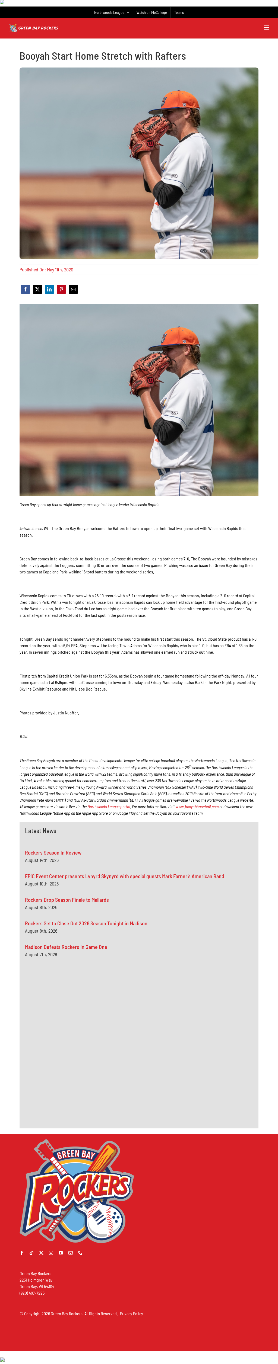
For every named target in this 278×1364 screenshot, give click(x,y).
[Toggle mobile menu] (267, 27)
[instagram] (51, 1253)
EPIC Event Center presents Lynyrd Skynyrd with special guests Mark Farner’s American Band (124, 876)
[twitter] (41, 1253)
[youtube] (61, 1253)
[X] (37, 289)
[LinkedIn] (49, 289)
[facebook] (22, 1253)
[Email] (73, 289)
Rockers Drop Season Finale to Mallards (67, 899)
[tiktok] (31, 1253)
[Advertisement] (65, 1016)
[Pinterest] (61, 289)
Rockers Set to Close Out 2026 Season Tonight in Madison (86, 923)
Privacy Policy (131, 1313)
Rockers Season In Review (53, 852)
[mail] (70, 1253)
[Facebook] (25, 289)
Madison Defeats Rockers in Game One (66, 946)
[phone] (80, 1253)
